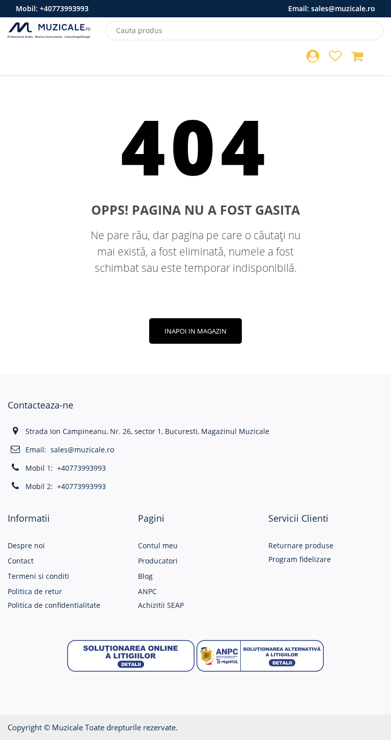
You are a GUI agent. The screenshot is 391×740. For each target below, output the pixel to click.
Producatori (158, 561)
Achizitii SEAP (161, 605)
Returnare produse (300, 545)
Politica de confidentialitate (54, 605)
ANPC (147, 591)
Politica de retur (35, 591)
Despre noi (26, 545)
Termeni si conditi (38, 576)
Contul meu (158, 545)
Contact (21, 561)
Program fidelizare (299, 559)
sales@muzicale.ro (343, 8)
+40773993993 (64, 8)
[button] (130, 655)
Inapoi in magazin (195, 331)
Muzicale (67, 727)
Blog (145, 576)
